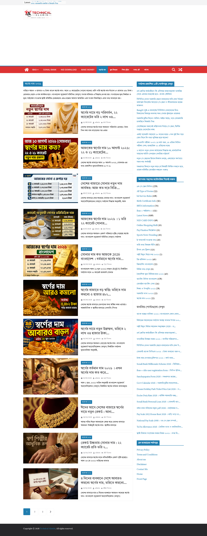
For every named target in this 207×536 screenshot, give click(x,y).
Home (140, 474)
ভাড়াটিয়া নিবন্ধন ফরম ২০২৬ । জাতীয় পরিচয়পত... (157, 339)
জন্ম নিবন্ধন (113, 69)
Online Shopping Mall (147, 225)
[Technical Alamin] (26, 69)
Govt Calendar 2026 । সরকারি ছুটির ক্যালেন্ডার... (158, 383)
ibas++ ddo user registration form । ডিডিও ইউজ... (159, 371)
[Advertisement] (103, 44)
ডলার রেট (136, 69)
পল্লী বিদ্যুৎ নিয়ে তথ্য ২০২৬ (148, 255)
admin (97, 122)
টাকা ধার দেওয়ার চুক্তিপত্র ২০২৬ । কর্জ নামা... (156, 358)
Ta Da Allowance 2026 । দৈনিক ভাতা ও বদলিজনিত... (160, 427)
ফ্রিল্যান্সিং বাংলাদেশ (145, 264)
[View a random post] (180, 69)
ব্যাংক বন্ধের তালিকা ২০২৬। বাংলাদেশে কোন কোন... (158, 314)
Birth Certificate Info (146, 201)
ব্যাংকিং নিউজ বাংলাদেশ (147, 279)
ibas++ (35, 69)
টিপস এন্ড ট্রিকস (143, 250)
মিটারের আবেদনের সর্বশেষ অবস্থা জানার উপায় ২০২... (159, 320)
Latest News (142, 216)
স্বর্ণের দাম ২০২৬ (86, 107)
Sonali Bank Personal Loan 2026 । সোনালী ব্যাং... (158, 402)
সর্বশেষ (146, 69)
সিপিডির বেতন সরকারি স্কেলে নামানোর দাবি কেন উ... (159, 345)
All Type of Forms (145, 191)
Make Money (87, 69)
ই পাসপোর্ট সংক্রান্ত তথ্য (146, 240)
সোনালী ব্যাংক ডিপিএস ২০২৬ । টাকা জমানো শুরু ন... (159, 352)
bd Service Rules (144, 196)
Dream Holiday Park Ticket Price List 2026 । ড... (159, 389)
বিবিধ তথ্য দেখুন (143, 269)
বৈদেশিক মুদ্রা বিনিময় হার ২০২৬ (150, 274)
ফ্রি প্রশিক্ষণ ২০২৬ (144, 260)
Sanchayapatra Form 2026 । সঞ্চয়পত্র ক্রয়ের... (157, 377)
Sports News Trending (147, 235)
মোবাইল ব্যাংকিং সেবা (146, 284)
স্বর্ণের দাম (102, 69)
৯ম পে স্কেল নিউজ (144, 186)
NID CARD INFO (145, 221)
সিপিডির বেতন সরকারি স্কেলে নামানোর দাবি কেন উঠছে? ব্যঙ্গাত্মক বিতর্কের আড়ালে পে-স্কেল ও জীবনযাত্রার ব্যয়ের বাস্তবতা (160, 102)
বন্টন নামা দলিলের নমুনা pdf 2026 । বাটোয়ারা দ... (158, 408)
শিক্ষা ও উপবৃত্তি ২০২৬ (146, 289)
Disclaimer (142, 464)
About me (141, 460)
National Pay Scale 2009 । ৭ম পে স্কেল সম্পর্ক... (157, 421)
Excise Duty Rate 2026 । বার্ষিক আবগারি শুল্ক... (157, 396)
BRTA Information (145, 206)
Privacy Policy (143, 450)
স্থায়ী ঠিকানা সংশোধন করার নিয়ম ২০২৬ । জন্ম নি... (158, 433)
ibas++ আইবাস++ (144, 211)
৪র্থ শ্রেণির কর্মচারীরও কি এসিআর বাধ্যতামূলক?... (157, 333)
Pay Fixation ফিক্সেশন (146, 230)
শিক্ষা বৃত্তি (125, 69)
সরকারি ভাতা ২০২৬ (145, 294)
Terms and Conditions (147, 455)
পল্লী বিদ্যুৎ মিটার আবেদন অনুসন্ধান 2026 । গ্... (156, 327)
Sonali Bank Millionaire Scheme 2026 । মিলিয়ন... (159, 364)
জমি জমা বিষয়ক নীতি (146, 245)
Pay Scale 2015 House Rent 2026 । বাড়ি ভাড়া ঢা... (159, 414)
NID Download (69, 69)
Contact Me (142, 469)
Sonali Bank (49, 69)
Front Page (142, 479)
